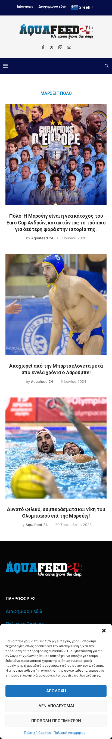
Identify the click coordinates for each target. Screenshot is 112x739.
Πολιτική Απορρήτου (69, 733)
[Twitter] (52, 47)
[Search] (106, 66)
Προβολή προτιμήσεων (56, 720)
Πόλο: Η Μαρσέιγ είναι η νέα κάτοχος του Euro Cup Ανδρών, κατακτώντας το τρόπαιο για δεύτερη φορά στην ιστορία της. (56, 222)
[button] (104, 630)
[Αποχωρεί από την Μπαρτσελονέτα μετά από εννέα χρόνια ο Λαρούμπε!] (56, 304)
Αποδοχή (56, 690)
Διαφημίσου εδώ (52, 6)
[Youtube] (69, 47)
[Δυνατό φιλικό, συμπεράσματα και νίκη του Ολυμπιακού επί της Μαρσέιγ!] (56, 448)
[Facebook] (43, 47)
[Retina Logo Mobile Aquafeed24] (44, 569)
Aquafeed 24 (42, 238)
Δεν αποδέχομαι (56, 705)
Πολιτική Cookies (37, 733)
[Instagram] (60, 47)
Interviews (25, 6)
